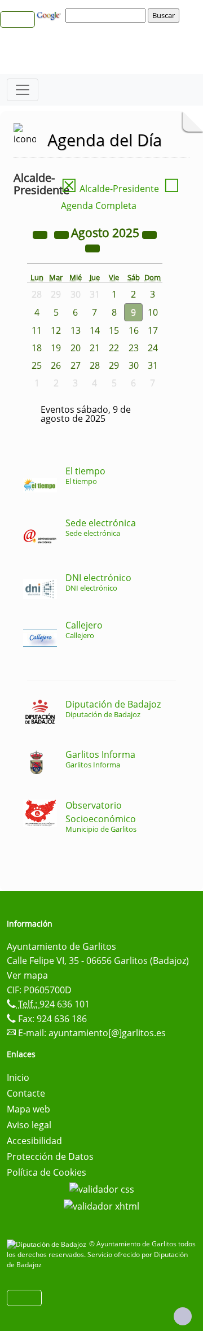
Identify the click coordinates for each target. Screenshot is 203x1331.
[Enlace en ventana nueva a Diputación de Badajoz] (48, 1244)
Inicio (18, 1077)
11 (37, 330)
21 (95, 348)
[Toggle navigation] (22, 89)
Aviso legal (29, 1125)
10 (153, 312)
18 (37, 348)
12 (56, 330)
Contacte (26, 1093)
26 (56, 365)
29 (114, 365)
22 (114, 348)
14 (95, 330)
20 (75, 348)
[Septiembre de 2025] (92, 247)
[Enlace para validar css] (101, 1188)
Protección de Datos (50, 1156)
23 (134, 348)
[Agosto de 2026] (149, 234)
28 (95, 365)
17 (153, 330)
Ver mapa (27, 975)
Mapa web (28, 1109)
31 (153, 365)
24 (153, 348)
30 (134, 365)
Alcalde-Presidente (110, 188)
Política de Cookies (46, 1172)
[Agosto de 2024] (41, 234)
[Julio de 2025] (62, 234)
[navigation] (107, 15)
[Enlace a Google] (50, 14)
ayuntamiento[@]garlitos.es (107, 1033)
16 (134, 330)
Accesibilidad (34, 1140)
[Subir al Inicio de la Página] (183, 1316)
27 (75, 365)
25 (37, 365)
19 (56, 348)
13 (75, 330)
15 (114, 330)
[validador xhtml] (101, 1205)
